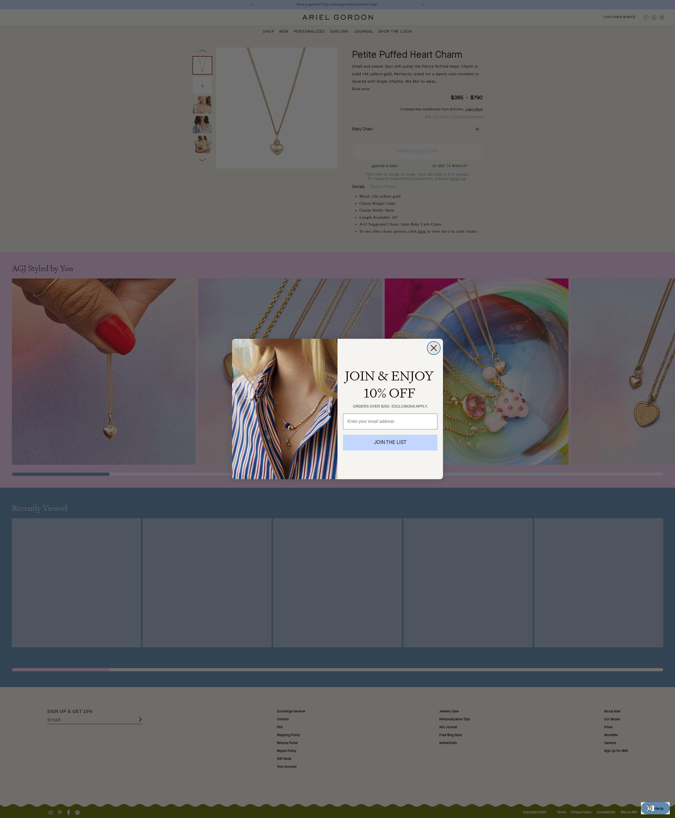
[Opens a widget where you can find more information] (655, 808)
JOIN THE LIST (390, 442)
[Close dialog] (433, 348)
